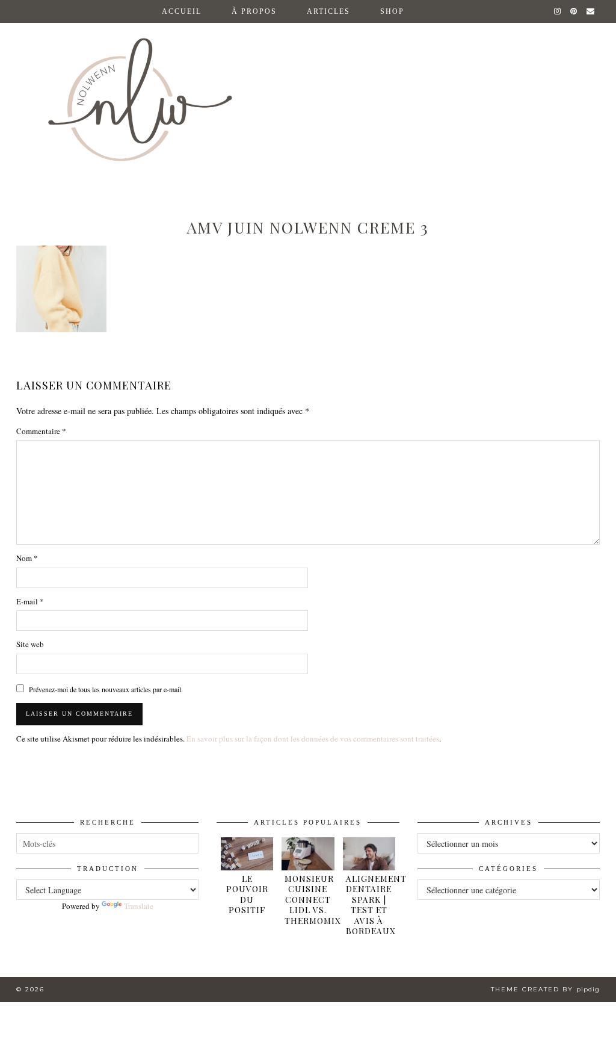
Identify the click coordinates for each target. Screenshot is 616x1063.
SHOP (392, 11)
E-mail (30, 601)
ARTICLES (328, 11)
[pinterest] (574, 11)
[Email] (591, 11)
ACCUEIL (182, 11)
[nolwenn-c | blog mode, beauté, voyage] (308, 89)
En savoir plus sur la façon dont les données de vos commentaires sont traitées (312, 738)
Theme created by (545, 989)
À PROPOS (254, 11)
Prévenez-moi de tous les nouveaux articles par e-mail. (106, 689)
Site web (30, 644)
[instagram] (558, 11)
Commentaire (41, 431)
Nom (27, 558)
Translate (138, 905)
